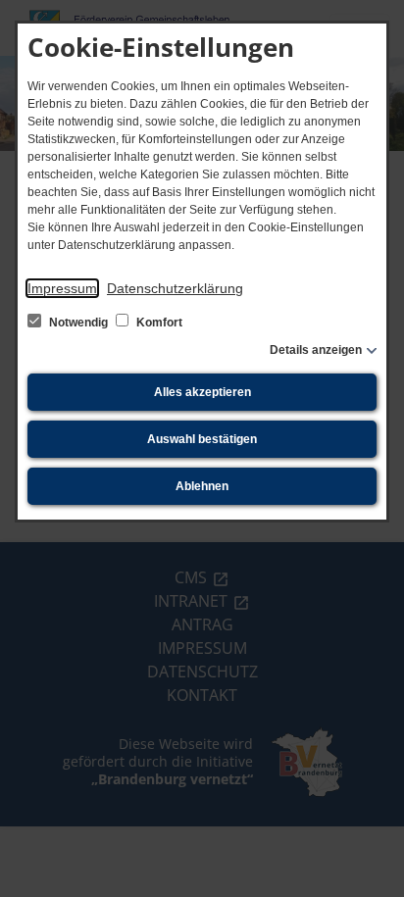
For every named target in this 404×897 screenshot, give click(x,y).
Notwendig (78, 322)
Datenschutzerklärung (175, 288)
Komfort (157, 322)
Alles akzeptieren (202, 392)
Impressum (62, 288)
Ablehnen (202, 486)
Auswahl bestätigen (202, 439)
